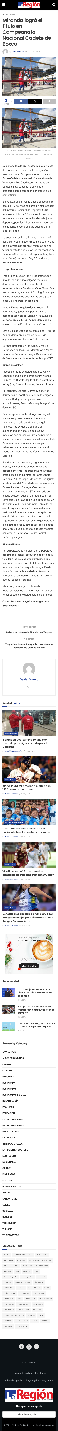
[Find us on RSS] (36, 1346)
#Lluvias (21, 1260)
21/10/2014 (34, 51)
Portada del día (11, 1186)
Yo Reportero (10, 1235)
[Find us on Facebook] (21, 1346)
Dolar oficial (34, 1287)
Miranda (37, 1309)
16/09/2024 (25, 794)
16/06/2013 (24, 1031)
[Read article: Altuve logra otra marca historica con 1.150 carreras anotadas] (29, 769)
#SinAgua (27, 1266)
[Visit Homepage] (29, 5)
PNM (41, 1315)
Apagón (7, 1271)
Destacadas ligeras (14, 1095)
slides (6, 1205)
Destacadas (11, 733)
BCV (17, 1271)
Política (7, 1180)
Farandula (8, 1137)
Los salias (9, 1309)
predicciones (22, 1320)
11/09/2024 (25, 879)
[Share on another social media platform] (49, 101)
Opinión (7, 1168)
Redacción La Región (13, 751)
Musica (31, 1315)
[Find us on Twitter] (29, 1347)
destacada (8, 1082)
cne (36, 1271)
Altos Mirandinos (14, 822)
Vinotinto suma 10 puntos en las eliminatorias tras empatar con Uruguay (28, 873)
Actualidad (9, 1052)
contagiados (27, 1277)
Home (5, 14)
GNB (20, 1298)
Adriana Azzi (42, 1266)
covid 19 (41, 1277)
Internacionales (12, 1144)
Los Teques (9, 1156)
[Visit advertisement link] (29, 954)
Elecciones (39, 1293)
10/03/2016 (24, 1000)
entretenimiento (12, 1119)
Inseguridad (23, 1304)
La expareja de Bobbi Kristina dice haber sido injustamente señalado (35, 992)
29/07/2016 (24, 1017)
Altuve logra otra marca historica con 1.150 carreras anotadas (26, 787)
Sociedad (7, 1211)
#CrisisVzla (42, 1255)
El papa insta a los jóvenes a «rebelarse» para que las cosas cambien (36, 1009)
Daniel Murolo (18, 51)
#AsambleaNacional (22, 1255)
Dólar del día (10, 1101)
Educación (8, 1113)
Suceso (45, 1320)
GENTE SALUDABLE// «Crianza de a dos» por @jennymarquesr (36, 1025)
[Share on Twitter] (35, 101)
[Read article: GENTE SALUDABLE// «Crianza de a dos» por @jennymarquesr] (8, 1026)
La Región (38, 1304)
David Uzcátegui (23, 1282)
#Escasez (8, 1260)
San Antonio (9, 1198)
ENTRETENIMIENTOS (13, 1125)
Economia (8, 1107)
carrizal (26, 1271)
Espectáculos (10, 1131)
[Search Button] (54, 5)
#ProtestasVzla (11, 1266)
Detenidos (9, 1287)
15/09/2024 (25, 837)
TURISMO (7, 1229)
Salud (6, 1192)
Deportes (14, 14)
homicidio (30, 1298)
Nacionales (9, 1162)
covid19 (7, 1282)
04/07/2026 (30, 751)
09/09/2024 (25, 925)
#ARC (6, 1255)
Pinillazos (8, 1174)
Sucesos (7, 1217)
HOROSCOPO (45, 1298)
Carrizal (7, 1064)
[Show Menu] (3, 5)
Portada (7, 1320)
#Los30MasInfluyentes (40, 1260)
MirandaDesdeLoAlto (14, 1315)
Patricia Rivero (11, 794)
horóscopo (9, 1304)
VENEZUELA (21, 1326)
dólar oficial (10, 1293)
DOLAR (21, 1287)
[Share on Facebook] (21, 101)
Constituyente (10, 1277)
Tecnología (9, 1223)
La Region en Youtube (15, 1150)
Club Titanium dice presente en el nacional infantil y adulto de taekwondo (27, 830)
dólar (46, 1287)
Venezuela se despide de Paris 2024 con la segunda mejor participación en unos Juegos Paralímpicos (27, 917)
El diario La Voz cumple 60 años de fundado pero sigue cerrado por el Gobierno (24, 743)
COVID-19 (7, 1070)
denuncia (39, 1282)
